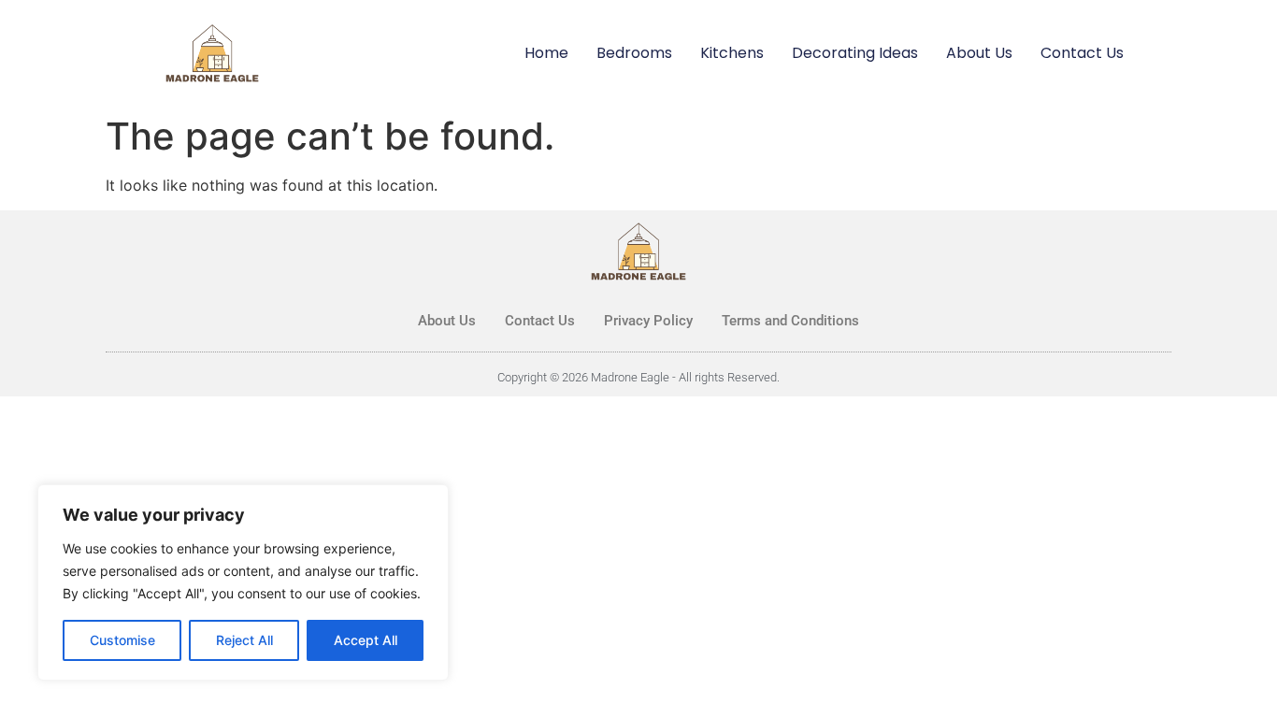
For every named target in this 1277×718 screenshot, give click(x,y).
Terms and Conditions (790, 320)
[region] (243, 582)
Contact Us (1082, 53)
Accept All (365, 640)
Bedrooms (634, 53)
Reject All (244, 640)
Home (546, 53)
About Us (979, 53)
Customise (122, 640)
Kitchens (732, 53)
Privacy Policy (648, 320)
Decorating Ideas (855, 53)
